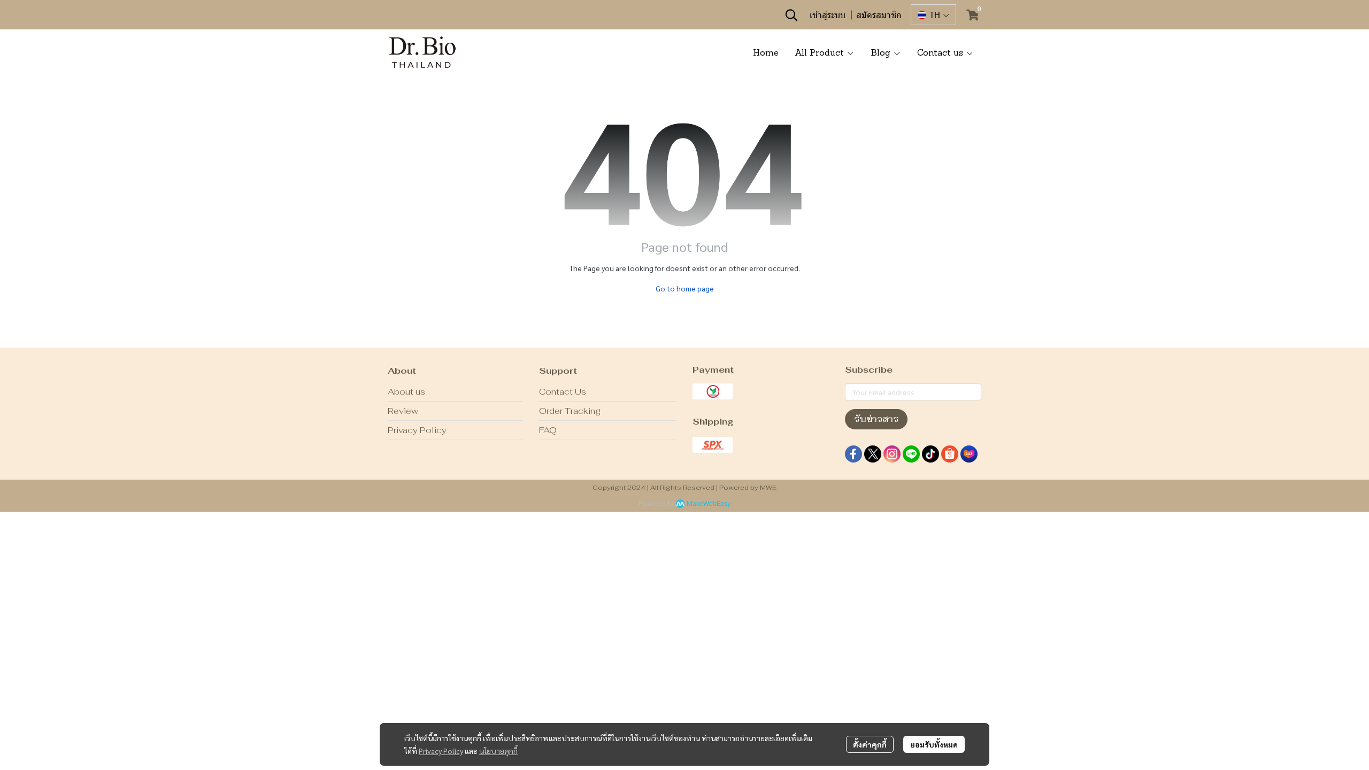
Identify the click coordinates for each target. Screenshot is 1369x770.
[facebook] (853, 454)
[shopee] (949, 454)
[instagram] (892, 454)
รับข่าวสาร (876, 419)
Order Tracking (570, 411)
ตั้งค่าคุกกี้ (870, 744)
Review (403, 411)
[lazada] (969, 454)
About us (406, 391)
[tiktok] (930, 454)
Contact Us (562, 391)
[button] (791, 15)
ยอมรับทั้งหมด (934, 744)
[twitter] (872, 454)
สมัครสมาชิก (879, 14)
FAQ (548, 430)
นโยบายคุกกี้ (498, 751)
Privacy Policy (441, 751)
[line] (911, 454)
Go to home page (685, 288)
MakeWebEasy (708, 504)
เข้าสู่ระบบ (827, 14)
